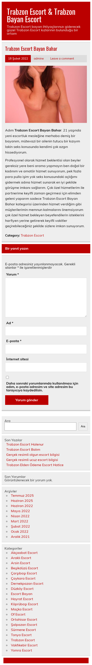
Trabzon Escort (32, 235)
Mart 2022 (19, 521)
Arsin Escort (20, 563)
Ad (9, 323)
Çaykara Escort (23, 578)
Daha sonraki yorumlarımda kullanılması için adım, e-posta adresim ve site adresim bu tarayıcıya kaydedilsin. (42, 387)
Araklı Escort (21, 558)
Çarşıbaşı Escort (24, 573)
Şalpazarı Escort (24, 624)
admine (39, 58)
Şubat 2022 (20, 526)
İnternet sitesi (17, 359)
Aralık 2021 (20, 536)
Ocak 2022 (19, 531)
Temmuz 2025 (22, 495)
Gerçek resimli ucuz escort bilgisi (32, 460)
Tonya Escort (21, 635)
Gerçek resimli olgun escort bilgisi (32, 454)
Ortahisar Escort (24, 619)
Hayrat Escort (22, 599)
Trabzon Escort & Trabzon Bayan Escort (41, 15)
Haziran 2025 (22, 500)
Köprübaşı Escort (24, 604)
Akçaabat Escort (24, 552)
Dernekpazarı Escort (27, 583)
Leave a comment (62, 58)
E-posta (13, 341)
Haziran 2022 (22, 506)
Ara (7, 421)
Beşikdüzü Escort (24, 568)
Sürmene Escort (23, 630)
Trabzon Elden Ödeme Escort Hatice (35, 465)
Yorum (12, 274)
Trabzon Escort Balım (23, 449)
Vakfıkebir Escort (24, 645)
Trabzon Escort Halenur (25, 444)
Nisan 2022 (20, 516)
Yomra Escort (21, 650)
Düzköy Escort (22, 588)
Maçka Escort (22, 609)
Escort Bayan (21, 594)
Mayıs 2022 (20, 511)
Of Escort (18, 614)
